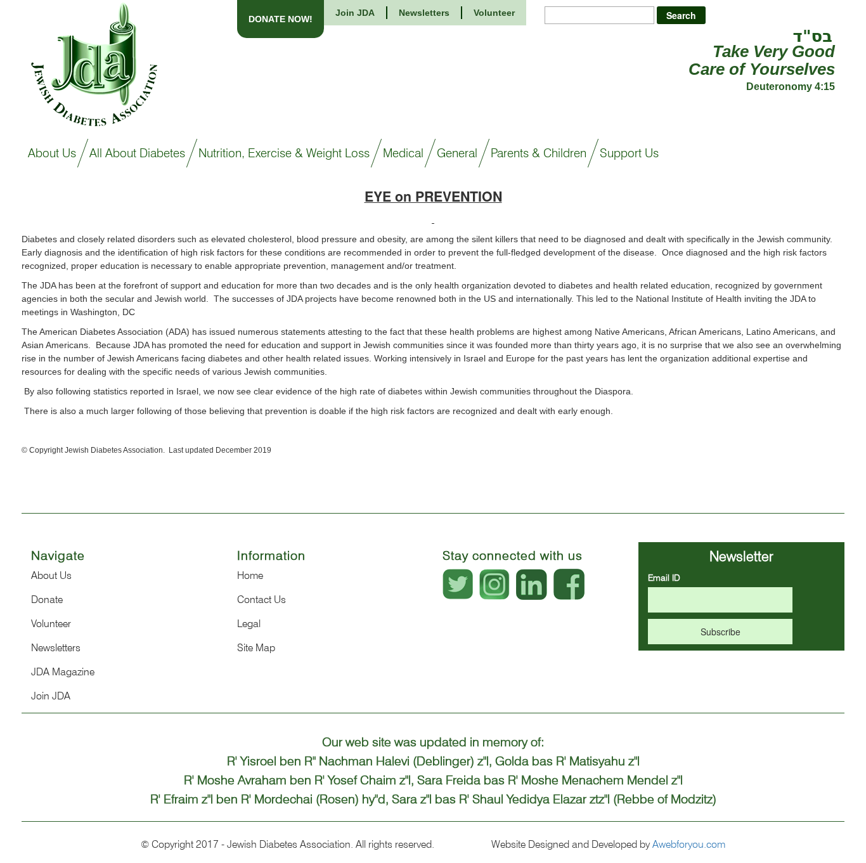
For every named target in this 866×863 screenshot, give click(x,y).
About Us (51, 575)
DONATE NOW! (281, 19)
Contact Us (261, 600)
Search (681, 15)
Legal (249, 624)
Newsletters (424, 13)
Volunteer (494, 13)
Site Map (256, 648)
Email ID (664, 578)
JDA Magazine (62, 672)
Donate (47, 600)
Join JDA (355, 13)
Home (250, 575)
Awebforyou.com (688, 844)
